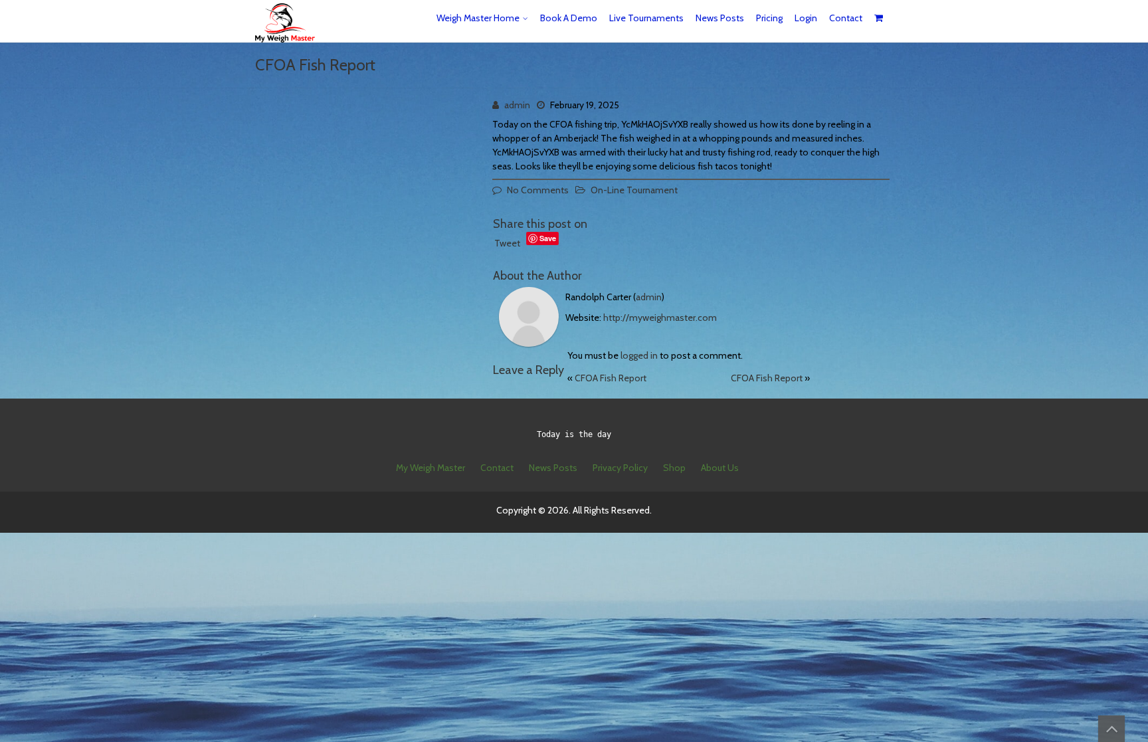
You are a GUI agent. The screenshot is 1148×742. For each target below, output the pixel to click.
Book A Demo (568, 18)
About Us (720, 468)
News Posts (720, 18)
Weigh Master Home (478, 18)
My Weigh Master (430, 468)
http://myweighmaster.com (660, 318)
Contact (845, 18)
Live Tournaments (646, 18)
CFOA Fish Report (610, 378)
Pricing (769, 18)
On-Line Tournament (634, 190)
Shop (674, 468)
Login (806, 18)
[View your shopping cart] (879, 18)
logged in (639, 355)
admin (517, 105)
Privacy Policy (620, 468)
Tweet (507, 243)
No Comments (538, 190)
